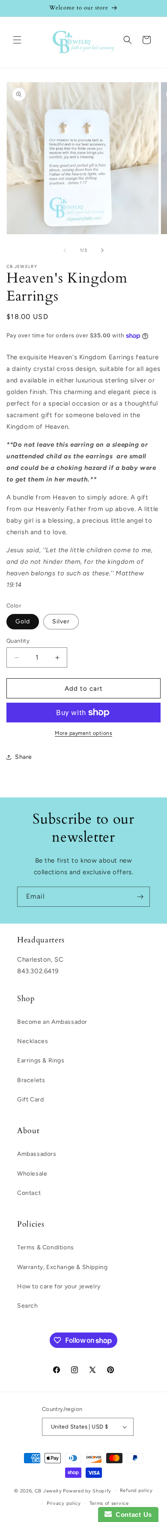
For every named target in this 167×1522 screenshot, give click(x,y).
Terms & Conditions (45, 1247)
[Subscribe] (140, 897)
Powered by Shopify (87, 1490)
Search (27, 1305)
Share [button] (23, 757)
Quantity (18, 641)
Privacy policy (64, 1503)
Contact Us (132, 1514)
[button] (17, 39)
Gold (22, 621)
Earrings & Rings (41, 1060)
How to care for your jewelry (59, 1286)
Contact (29, 1193)
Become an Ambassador (52, 1022)
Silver (61, 621)
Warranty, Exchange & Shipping (62, 1267)
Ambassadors (37, 1154)
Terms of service (109, 1503)
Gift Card (30, 1099)
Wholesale (32, 1173)
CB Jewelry (48, 1490)
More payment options (83, 733)
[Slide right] (102, 250)
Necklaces (32, 1041)
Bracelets (31, 1080)
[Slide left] (64, 250)
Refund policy (136, 1490)
